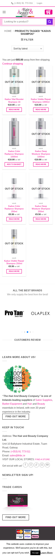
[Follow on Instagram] (30, 464)
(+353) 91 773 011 (20, 451)
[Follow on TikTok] (36, 464)
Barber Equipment (12, 403)
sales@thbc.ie (17, 455)
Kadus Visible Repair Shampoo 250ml (14, 262)
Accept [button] (35, 553)
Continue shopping (12, 63)
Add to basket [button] (14, 164)
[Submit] (50, 22)
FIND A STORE (42, 459)
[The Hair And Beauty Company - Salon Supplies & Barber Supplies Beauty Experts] (25, 12)
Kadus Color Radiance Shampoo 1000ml (14, 154)
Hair (29, 403)
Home (8, 31)
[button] (4, 12)
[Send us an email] (41, 464)
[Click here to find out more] (17, 504)
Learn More (46, 552)
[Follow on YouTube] (47, 464)
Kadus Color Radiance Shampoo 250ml (14, 209)
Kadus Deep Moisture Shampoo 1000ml (41, 154)
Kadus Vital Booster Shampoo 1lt (14, 100)
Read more (14, 109)
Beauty (41, 403)
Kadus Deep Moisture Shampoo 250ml (41, 209)
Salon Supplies (43, 400)
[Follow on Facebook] (25, 464)
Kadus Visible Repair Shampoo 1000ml (41, 100)
